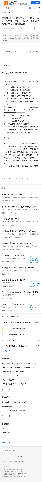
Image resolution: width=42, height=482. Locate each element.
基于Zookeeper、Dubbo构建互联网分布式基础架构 (19, 367)
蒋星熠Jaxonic (6, 213)
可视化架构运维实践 (8, 406)
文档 (3, 461)
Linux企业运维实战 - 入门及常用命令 (14, 371)
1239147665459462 (8, 237)
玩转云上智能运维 (8, 380)
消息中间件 (25, 178)
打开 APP (36, 3)
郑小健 (4, 274)
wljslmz (4, 286)
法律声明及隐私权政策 (8, 469)
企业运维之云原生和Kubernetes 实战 (14, 402)
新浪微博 (12, 450)
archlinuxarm (6, 433)
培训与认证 (22, 461)
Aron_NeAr (5, 201)
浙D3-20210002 (21, 476)
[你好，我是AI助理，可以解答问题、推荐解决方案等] (30, 8)
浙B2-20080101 (22, 474)
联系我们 (21, 456)
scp (3, 73)
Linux (11, 178)
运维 (17, 178)
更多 (3, 389)
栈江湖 (4, 298)
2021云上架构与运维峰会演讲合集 (13, 410)
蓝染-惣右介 (5, 262)
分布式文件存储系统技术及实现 (12, 376)
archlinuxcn (5, 437)
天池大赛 (15, 461)
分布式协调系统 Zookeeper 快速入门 (14, 384)
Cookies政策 (19, 469)
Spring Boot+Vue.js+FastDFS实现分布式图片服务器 (19, 363)
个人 (38, 12)
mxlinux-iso (5, 428)
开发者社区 (9, 461)
